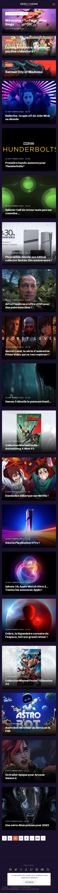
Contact (5, 887)
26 (37, 838)
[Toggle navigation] (46, 4)
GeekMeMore (18, 28)
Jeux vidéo (33, 13)
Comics (9, 65)
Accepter (29, 882)
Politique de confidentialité (21, 887)
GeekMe (9, 40)
